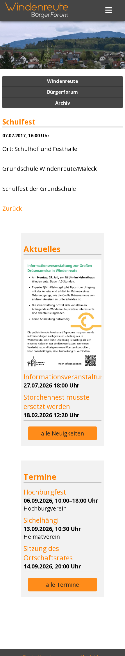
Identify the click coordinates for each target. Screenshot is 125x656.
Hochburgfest (45, 492)
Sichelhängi (41, 520)
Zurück (12, 208)
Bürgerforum (62, 92)
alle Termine (62, 585)
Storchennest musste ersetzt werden (56, 401)
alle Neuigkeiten (62, 433)
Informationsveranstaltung (66, 376)
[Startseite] (36, 19)
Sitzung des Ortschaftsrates (48, 553)
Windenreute (62, 81)
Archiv (62, 103)
